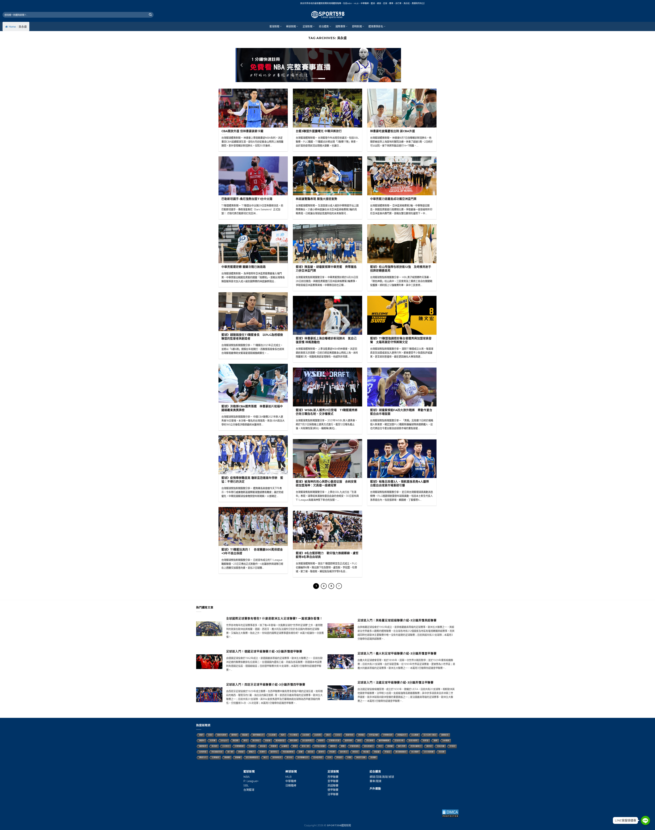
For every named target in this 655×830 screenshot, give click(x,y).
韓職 (343, 746)
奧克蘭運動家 (401, 752)
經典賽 (390, 746)
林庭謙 (376, 752)
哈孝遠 (425, 741)
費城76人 (203, 757)
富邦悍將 (348, 741)
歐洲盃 (262, 746)
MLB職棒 (415, 752)
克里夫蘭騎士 (416, 746)
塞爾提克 (444, 735)
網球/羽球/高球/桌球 (382, 776)
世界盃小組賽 (320, 746)
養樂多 (333, 746)
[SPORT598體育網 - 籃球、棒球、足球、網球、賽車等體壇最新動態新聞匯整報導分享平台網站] (327, 15)
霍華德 (234, 735)
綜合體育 (324, 26)
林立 (380, 746)
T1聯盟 (252, 746)
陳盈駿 (245, 735)
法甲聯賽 (333, 794)
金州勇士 (343, 752)
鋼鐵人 (251, 752)
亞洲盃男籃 (318, 757)
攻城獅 (373, 757)
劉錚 (201, 735)
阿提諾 (339, 757)
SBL (246, 785)
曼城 (294, 746)
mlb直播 (306, 735)
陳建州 (202, 741)
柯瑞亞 (387, 752)
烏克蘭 (212, 741)
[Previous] (242, 65)
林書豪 (241, 752)
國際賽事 (340, 26)
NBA (246, 776)
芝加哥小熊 (399, 741)
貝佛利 (262, 752)
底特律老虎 (277, 757)
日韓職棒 (290, 785)
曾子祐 (289, 757)
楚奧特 (321, 752)
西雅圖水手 (402, 735)
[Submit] (150, 15)
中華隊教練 (239, 746)
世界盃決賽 (373, 735)
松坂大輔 (440, 746)
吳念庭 (214, 746)
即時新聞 (357, 26)
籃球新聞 (274, 26)
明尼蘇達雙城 (288, 752)
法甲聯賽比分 (303, 757)
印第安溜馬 (354, 746)
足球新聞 (307, 26)
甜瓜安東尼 (368, 746)
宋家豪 (267, 741)
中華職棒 (290, 781)
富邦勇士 (274, 752)
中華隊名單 (387, 735)
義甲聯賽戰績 (384, 741)
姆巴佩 (310, 752)
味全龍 (366, 752)
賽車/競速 (375, 781)
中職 (349, 757)
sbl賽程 (284, 746)
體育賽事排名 (375, 26)
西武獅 (441, 752)
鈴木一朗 (305, 746)
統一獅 (230, 752)
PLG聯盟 (293, 735)
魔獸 (435, 741)
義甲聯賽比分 (258, 735)
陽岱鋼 (235, 741)
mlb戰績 (446, 741)
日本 (329, 757)
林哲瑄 (355, 752)
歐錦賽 (238, 757)
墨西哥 (429, 746)
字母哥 (452, 746)
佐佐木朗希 (413, 741)
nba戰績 (415, 735)
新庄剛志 (256, 741)
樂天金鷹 (293, 741)
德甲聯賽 (333, 789)
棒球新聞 (291, 26)
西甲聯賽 (333, 776)
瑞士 (265, 757)
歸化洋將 (401, 746)
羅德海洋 (202, 746)
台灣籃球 (248, 789)
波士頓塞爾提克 (252, 757)
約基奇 (321, 741)
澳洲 (328, 735)
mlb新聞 (318, 735)
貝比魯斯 (370, 741)
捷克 (245, 741)
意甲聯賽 (333, 781)
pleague (224, 741)
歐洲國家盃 (280, 741)
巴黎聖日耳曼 (334, 741)
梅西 (283, 735)
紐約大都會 (221, 735)
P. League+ (251, 781)
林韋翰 (361, 735)
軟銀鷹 (227, 757)
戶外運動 (375, 788)
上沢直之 (226, 746)
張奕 (359, 741)
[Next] (394, 65)
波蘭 (300, 752)
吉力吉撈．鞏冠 (430, 735)
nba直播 (272, 735)
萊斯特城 (349, 735)
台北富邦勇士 (308, 741)
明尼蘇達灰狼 (217, 752)
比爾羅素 (215, 757)
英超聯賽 (333, 785)
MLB (288, 776)
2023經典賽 (428, 752)
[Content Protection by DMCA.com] (450, 813)
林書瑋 (273, 746)
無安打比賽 (360, 757)
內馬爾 (332, 752)
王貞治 (337, 735)
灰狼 (210, 735)
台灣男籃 (202, 752)
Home (12, 26)
